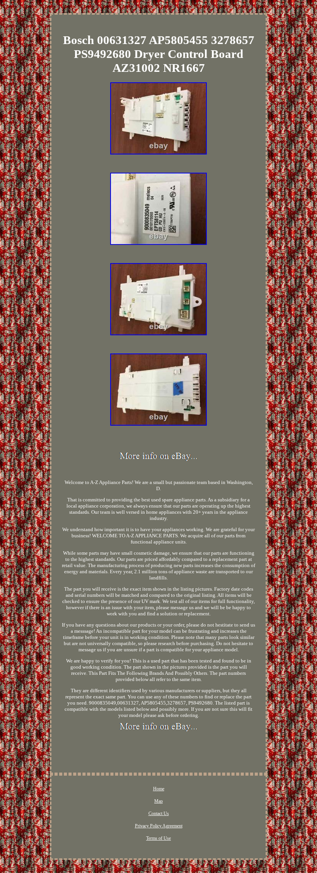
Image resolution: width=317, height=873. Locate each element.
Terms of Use (158, 838)
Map (158, 801)
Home (158, 788)
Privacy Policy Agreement (158, 826)
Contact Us (158, 813)
